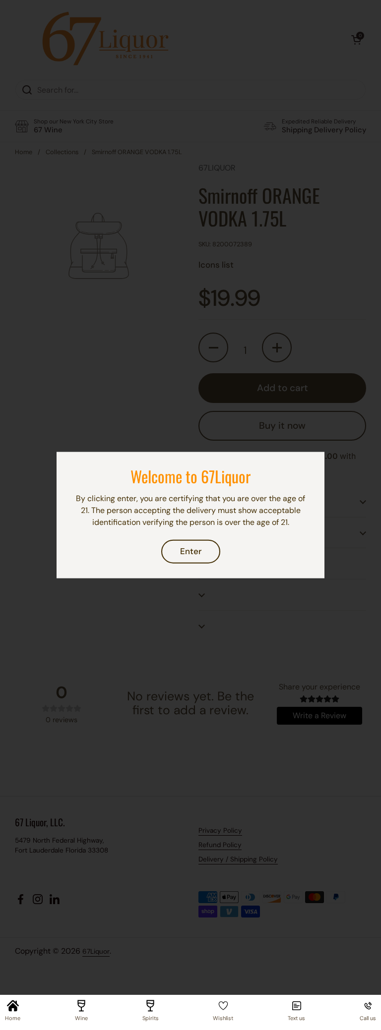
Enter (190, 551)
